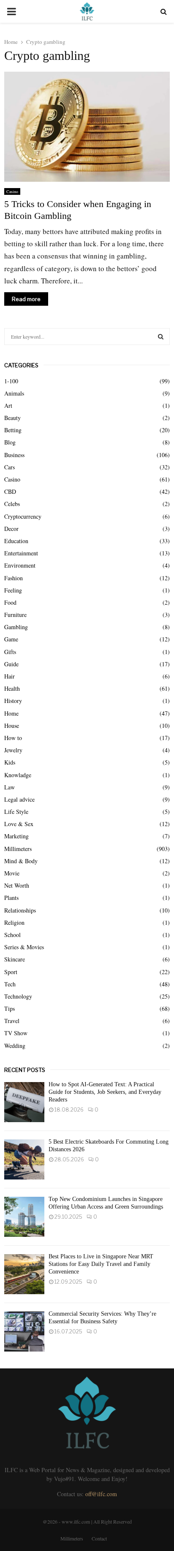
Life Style (16, 812)
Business (14, 455)
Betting (13, 430)
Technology (18, 996)
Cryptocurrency (22, 516)
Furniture (15, 615)
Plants (11, 898)
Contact (99, 1538)
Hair (9, 676)
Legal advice (19, 799)
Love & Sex (18, 824)
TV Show (15, 1033)
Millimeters (18, 849)
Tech (10, 984)
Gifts (10, 652)
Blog (10, 442)
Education (16, 541)
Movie (11, 873)
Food (10, 602)
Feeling (13, 590)
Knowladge (17, 775)
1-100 (11, 381)
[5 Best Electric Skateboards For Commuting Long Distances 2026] (24, 1159)
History (13, 701)
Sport (10, 972)
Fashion (13, 578)
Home (11, 713)
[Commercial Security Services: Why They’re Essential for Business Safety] (24, 1331)
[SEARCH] (161, 336)
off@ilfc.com (101, 1494)
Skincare (14, 959)
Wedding (14, 1046)
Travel (11, 1021)
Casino (12, 191)
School (12, 935)
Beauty (12, 418)
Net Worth (16, 885)
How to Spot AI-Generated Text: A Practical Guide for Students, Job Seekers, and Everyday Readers (105, 1092)
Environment (19, 565)
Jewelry (13, 750)
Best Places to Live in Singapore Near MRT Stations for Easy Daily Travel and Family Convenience (101, 1264)
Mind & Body (21, 861)
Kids (9, 762)
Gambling (16, 627)
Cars (9, 467)
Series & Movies (24, 947)
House (11, 726)
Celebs (12, 504)
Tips (9, 1008)
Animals (14, 393)
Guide (11, 664)
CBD (10, 491)
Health (12, 688)
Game (11, 639)
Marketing (16, 836)
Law (9, 787)
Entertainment (21, 553)
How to (13, 738)
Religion (14, 922)
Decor (11, 529)
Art (8, 405)
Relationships (20, 910)
